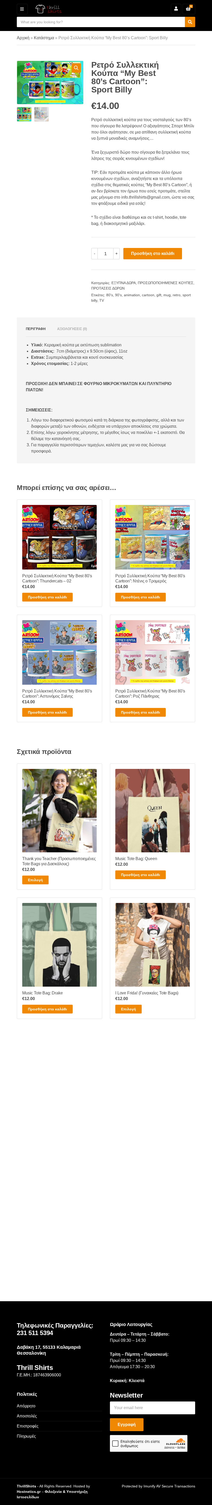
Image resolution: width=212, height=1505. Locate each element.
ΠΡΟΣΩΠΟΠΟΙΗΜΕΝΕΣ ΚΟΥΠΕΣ (165, 283)
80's (109, 295)
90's (118, 295)
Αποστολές (27, 1416)
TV (101, 300)
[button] (76, 68)
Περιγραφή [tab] (36, 329)
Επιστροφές (27, 1426)
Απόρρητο (26, 1406)
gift (158, 295)
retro (176, 295)
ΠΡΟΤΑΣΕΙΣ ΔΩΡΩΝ (108, 288)
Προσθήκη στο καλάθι (152, 253)
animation (132, 295)
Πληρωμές (26, 1436)
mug (167, 295)
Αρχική (23, 38)
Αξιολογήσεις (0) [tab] (72, 329)
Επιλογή (35, 880)
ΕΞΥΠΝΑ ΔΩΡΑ (123, 283)
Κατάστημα (44, 38)
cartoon (148, 295)
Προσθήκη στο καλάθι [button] (47, 597)
